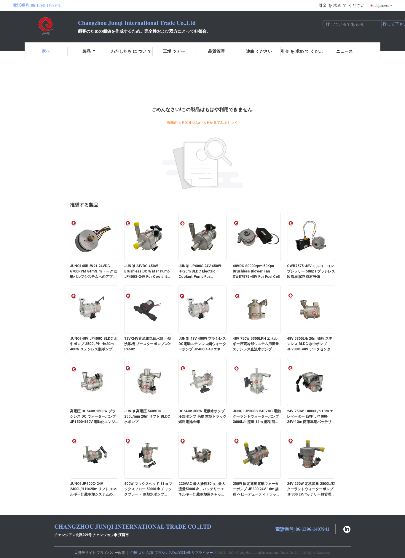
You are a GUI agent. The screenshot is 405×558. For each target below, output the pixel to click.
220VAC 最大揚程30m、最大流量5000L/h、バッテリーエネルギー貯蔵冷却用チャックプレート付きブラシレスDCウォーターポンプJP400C (202, 489)
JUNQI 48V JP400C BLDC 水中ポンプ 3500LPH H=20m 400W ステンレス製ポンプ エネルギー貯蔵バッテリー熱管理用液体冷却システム (93, 344)
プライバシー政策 (111, 552)
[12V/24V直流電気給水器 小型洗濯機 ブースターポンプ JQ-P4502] (148, 309)
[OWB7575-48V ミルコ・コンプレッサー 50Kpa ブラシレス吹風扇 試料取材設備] (311, 237)
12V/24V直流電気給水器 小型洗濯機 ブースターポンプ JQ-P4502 (147, 343)
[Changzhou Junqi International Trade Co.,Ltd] (45, 26)
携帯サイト (87, 552)
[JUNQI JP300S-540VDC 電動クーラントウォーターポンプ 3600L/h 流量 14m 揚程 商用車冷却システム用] (256, 382)
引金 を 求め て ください (341, 5)
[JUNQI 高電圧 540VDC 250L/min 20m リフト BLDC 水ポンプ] (148, 382)
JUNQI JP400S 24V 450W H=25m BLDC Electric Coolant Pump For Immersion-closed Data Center (199, 271)
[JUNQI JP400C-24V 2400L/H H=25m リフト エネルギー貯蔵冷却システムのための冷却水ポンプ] (94, 454)
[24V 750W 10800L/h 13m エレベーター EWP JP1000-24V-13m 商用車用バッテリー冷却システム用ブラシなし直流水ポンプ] (311, 382)
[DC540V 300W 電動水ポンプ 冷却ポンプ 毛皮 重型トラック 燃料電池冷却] (202, 382)
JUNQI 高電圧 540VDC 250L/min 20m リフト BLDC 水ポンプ (147, 416)
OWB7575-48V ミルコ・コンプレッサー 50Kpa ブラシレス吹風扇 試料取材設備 (311, 271)
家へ (46, 51)
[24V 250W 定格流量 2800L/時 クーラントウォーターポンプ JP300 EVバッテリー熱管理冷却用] (311, 454)
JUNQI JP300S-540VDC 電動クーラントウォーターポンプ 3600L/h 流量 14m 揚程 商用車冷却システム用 (257, 416)
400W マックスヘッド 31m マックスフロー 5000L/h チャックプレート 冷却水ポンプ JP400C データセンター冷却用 (148, 489)
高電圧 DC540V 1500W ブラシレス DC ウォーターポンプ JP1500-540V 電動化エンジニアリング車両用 (93, 416)
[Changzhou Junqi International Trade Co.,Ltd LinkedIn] (347, 528)
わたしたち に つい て (131, 51)
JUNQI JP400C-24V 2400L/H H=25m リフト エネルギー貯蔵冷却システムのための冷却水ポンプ (93, 489)
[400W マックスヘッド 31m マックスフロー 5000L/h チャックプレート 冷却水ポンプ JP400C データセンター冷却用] (148, 454)
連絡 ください (259, 51)
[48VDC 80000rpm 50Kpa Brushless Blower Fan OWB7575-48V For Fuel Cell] (256, 237)
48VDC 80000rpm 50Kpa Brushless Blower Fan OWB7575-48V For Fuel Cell (256, 271)
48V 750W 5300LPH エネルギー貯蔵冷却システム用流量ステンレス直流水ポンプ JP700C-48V (256, 344)
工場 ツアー (174, 51)
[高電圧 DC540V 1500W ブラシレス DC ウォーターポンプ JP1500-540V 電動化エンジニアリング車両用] (94, 382)
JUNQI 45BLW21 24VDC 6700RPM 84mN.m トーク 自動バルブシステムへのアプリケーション (94, 271)
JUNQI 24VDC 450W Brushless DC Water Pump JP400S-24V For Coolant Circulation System (147, 271)
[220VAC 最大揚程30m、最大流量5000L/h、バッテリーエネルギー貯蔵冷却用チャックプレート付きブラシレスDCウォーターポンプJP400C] (202, 454)
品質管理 (216, 51)
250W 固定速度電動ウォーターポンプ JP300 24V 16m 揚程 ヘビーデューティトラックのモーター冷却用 (256, 489)
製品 (86, 51)
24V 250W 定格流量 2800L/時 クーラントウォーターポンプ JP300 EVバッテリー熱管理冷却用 (311, 489)
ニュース (344, 51)
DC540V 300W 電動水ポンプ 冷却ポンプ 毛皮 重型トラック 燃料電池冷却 (202, 416)
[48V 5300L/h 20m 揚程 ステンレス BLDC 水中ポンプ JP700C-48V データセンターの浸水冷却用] (311, 309)
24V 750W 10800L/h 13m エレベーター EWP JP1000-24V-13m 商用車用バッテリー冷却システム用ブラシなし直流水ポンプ (311, 416)
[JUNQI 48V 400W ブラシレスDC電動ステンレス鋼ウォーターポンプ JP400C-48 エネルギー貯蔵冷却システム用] (202, 309)
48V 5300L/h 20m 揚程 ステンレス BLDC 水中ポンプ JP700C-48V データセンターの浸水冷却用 (310, 344)
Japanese (382, 5)
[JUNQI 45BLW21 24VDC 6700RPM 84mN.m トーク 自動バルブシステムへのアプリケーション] (94, 237)
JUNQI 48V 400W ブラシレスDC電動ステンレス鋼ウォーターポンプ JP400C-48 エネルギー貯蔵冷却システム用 (202, 344)
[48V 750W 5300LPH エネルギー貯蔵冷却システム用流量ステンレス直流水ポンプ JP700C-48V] (256, 309)
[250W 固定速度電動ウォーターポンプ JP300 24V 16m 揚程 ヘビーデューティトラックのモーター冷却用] (256, 454)
